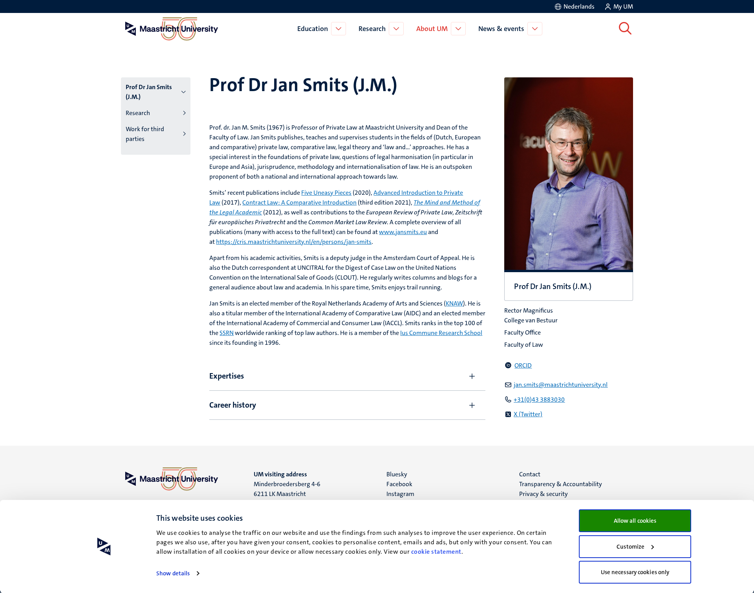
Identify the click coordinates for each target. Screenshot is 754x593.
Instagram (400, 494)
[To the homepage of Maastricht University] (171, 28)
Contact (529, 474)
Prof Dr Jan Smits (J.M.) (149, 92)
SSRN (227, 333)
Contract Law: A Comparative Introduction (299, 202)
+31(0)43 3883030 (539, 399)
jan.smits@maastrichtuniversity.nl (561, 385)
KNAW (454, 303)
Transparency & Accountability (560, 484)
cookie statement (436, 551)
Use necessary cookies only (635, 572)
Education (312, 28)
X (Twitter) (528, 414)
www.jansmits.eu (403, 232)
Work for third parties (145, 134)
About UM (432, 28)
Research (372, 28)
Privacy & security (543, 494)
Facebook (399, 484)
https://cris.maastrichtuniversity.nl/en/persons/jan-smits (294, 242)
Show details (173, 573)
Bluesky (396, 474)
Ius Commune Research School (441, 333)
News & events (501, 28)
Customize (630, 547)
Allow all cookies (635, 521)
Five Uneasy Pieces (326, 193)
